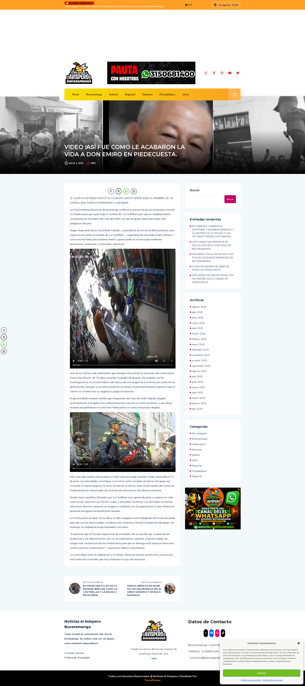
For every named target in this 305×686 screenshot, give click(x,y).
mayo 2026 (198, 322)
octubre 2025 (199, 360)
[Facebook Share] (111, 191)
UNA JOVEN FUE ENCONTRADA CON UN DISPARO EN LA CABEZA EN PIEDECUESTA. (212, 279)
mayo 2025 (198, 387)
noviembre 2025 (201, 355)
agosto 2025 (199, 371)
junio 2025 (197, 381)
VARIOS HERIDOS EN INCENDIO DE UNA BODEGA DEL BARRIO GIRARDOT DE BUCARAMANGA (144, 590)
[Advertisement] (152, 33)
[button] (298, 643)
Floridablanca (167, 94)
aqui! (154, 658)
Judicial (113, 94)
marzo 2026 (198, 333)
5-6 (189, 4)
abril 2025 (197, 392)
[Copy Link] (134, 191)
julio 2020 (197, 408)
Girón (185, 94)
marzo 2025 (198, 397)
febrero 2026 (199, 339)
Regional (130, 94)
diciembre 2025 (200, 349)
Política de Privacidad (76, 657)
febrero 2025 (199, 403)
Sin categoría (199, 433)
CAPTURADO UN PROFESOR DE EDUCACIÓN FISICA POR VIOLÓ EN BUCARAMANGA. (211, 245)
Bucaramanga (94, 94)
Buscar (195, 190)
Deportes (147, 94)
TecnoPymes (152, 680)
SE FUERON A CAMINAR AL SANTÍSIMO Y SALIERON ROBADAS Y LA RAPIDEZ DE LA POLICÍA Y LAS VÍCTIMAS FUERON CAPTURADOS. (213, 231)
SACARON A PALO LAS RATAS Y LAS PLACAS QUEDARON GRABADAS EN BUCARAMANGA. (116, 6)
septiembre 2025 (201, 365)
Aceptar (261, 673)
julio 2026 (197, 312)
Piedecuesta (198, 444)
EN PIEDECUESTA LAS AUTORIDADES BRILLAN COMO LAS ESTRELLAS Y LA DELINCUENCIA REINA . (100, 590)
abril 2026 (197, 328)
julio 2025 (197, 376)
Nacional (196, 449)
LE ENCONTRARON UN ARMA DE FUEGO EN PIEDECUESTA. (210, 268)
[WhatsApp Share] (126, 191)
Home (75, 94)
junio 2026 (197, 317)
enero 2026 (198, 344)
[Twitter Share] (118, 191)
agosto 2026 (199, 306)
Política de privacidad (251, 680)
